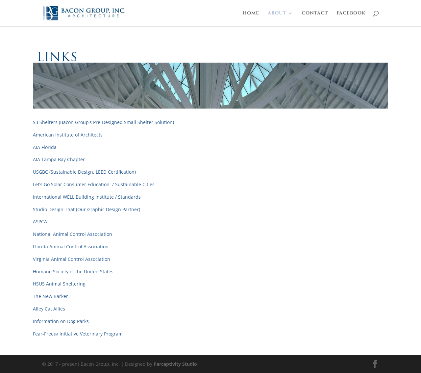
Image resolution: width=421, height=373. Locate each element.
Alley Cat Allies (49, 309)
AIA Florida (45, 147)
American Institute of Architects (68, 135)
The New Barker (50, 296)
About (277, 13)
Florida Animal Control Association (71, 246)
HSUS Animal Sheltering (59, 284)
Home (251, 13)
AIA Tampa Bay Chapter (59, 159)
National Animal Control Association (72, 234)
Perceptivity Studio (175, 364)
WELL (68, 197)
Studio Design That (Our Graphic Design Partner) (86, 209)
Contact (315, 13)
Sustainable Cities (135, 184)
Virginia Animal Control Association (71, 259)
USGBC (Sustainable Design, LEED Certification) (84, 172)
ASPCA (40, 221)
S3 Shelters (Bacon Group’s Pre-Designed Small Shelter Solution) (103, 122)
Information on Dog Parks (61, 321)
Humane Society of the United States (73, 271)
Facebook (351, 13)
